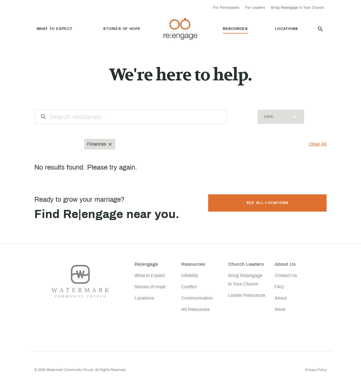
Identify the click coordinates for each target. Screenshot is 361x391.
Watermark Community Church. (70, 370)
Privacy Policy (316, 370)
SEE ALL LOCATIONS (267, 203)
